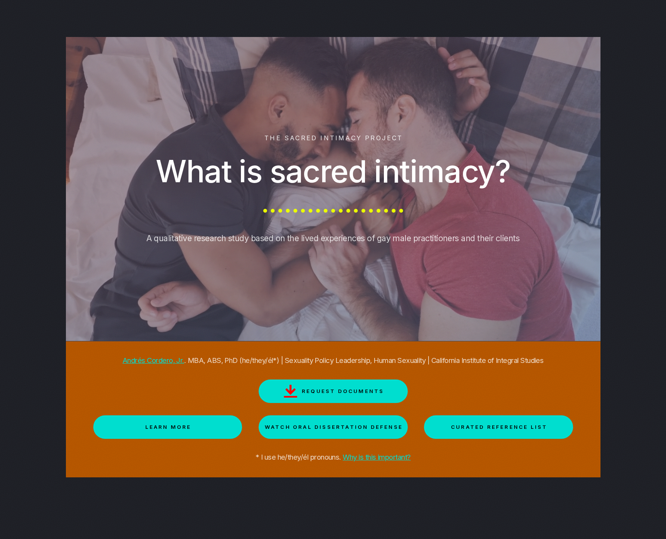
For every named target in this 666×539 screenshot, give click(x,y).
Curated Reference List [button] (499, 427)
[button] (333, 391)
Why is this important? (376, 457)
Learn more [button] (168, 427)
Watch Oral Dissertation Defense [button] (334, 427)
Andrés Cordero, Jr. (153, 360)
